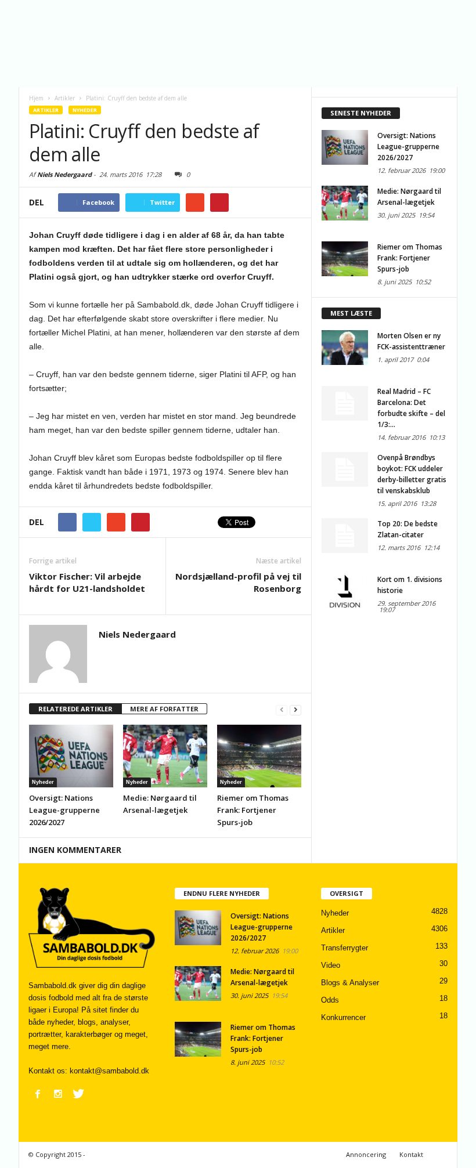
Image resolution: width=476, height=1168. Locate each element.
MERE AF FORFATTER (164, 708)
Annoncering (366, 1154)
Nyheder (85, 110)
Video (330, 965)
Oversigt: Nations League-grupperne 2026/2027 (64, 810)
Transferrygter (344, 947)
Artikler (46, 110)
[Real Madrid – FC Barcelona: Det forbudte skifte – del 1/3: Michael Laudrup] (345, 403)
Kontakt (411, 1154)
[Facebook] (37, 1094)
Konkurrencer (343, 1017)
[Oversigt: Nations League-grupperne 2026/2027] (71, 756)
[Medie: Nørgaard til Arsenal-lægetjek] (165, 756)
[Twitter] (78, 1094)
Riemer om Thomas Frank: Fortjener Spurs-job (253, 810)
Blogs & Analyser (350, 982)
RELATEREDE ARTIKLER (75, 708)
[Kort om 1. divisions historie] (345, 591)
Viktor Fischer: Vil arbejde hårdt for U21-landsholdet (87, 582)
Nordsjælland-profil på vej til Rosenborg (238, 582)
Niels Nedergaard (64, 174)
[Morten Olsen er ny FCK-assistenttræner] (345, 347)
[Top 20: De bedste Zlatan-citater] (345, 535)
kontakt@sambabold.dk (109, 1070)
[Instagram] (58, 1094)
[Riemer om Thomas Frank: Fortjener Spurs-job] (259, 756)
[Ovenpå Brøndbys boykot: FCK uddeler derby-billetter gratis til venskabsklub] (345, 469)
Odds (330, 1000)
